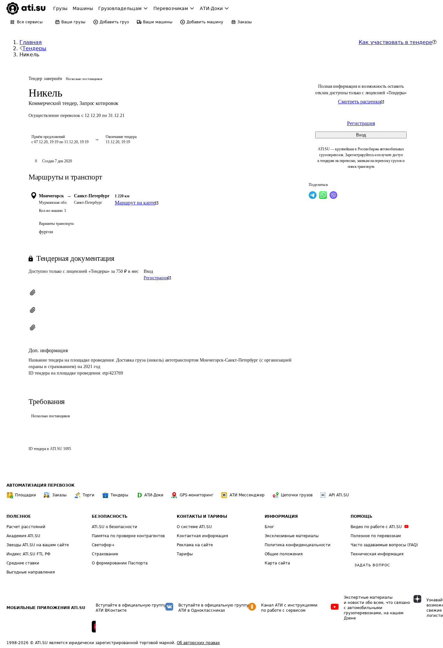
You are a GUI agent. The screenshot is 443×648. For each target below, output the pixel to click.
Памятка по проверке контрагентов (128, 536)
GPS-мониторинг (196, 495)
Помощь (361, 516)
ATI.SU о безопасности (114, 527)
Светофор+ (103, 545)
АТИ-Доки (153, 495)
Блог (269, 527)
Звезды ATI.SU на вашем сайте (37, 545)
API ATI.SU (339, 495)
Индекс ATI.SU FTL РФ (28, 554)
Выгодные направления (30, 572)
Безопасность (109, 516)
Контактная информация (202, 536)
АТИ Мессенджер (247, 495)
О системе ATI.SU (194, 527)
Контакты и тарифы (202, 516)
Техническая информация (377, 554)
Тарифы (185, 554)
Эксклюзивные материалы (291, 536)
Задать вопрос (372, 565)
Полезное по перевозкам (376, 536)
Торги (88, 495)
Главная (30, 42)
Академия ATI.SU (23, 536)
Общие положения (284, 554)
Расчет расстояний (25, 527)
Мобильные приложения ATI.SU (45, 608)
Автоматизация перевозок (40, 485)
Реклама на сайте (195, 545)
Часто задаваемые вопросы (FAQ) (384, 545)
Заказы (59, 495)
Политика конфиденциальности (297, 545)
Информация (281, 516)
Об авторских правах (198, 643)
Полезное (18, 516)
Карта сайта (277, 563)
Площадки (25, 495)
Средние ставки (22, 563)
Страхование (105, 554)
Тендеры (34, 48)
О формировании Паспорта (120, 563)
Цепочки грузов (297, 495)
